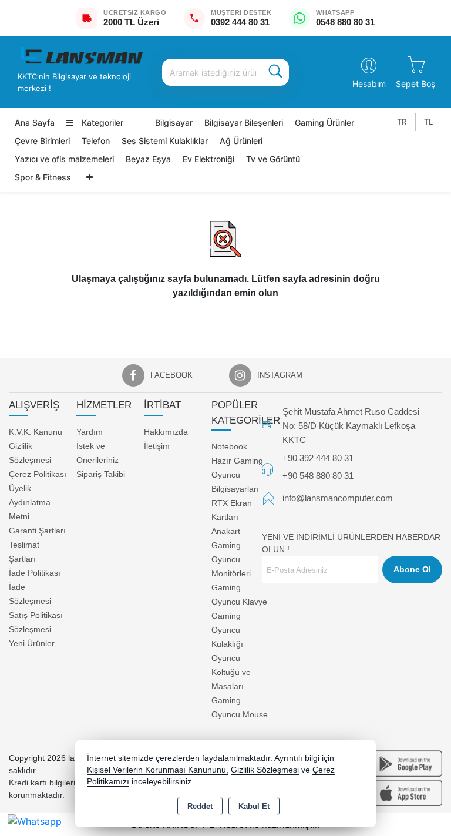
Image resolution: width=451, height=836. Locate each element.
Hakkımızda (166, 432)
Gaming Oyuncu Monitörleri (231, 559)
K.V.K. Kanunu (35, 432)
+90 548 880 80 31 (318, 476)
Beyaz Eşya (148, 159)
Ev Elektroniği (208, 159)
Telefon (96, 141)
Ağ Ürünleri (241, 141)
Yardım (89, 432)
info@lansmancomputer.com (337, 498)
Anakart (225, 531)
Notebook (229, 446)
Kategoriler (101, 122)
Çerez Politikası (37, 474)
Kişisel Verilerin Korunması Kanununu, (157, 770)
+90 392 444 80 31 (318, 458)
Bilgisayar (174, 122)
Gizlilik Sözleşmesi (265, 770)
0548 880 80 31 (345, 22)
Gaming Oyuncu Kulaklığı (227, 630)
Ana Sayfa (35, 122)
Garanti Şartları (37, 530)
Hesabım (369, 84)
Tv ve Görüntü (273, 159)
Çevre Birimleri (42, 141)
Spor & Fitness (43, 177)
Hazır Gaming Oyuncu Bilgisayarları (237, 474)
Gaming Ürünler (324, 122)
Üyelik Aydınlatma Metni (30, 502)
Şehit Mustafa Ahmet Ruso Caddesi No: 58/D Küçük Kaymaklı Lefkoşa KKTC (350, 426)
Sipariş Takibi (100, 474)
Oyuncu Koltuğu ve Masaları (231, 672)
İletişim (157, 446)
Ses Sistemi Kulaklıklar (165, 141)
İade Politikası (34, 573)
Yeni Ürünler (32, 643)
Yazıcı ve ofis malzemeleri (64, 159)
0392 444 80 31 (240, 22)
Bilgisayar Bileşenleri (243, 122)
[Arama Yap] (275, 72)
